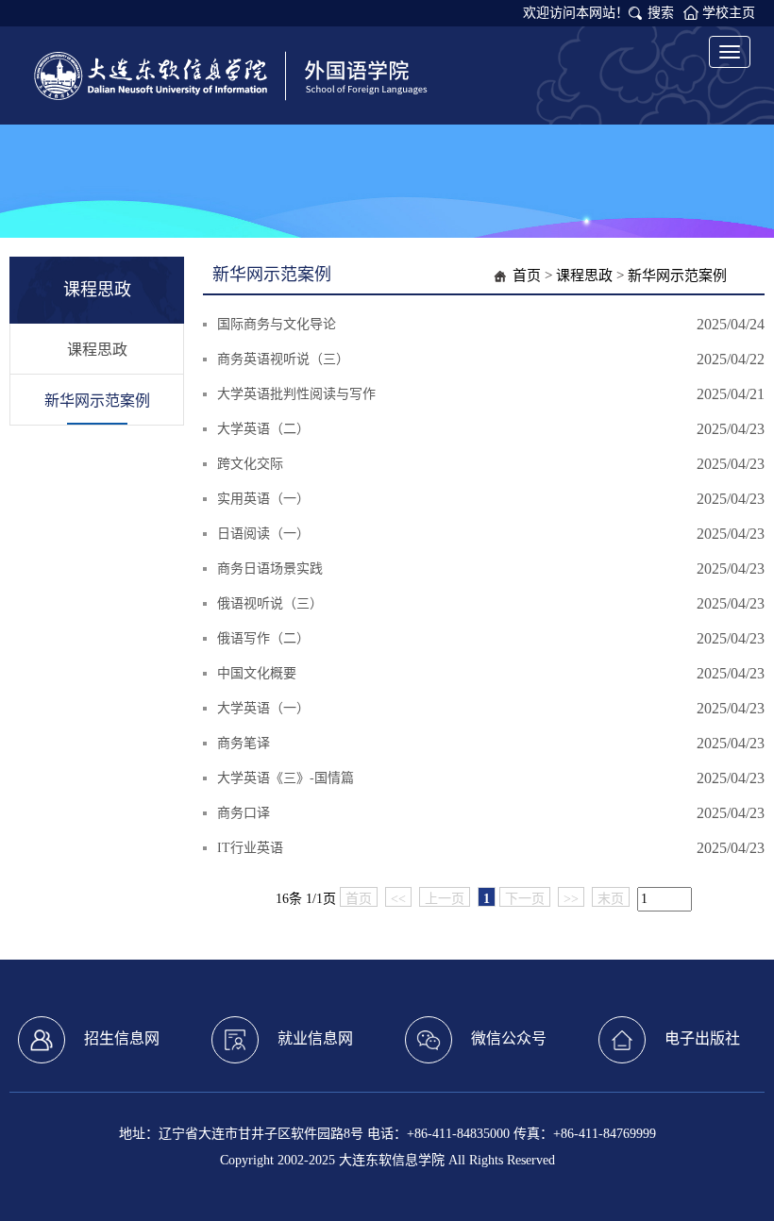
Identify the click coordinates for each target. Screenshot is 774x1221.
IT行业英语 (250, 848)
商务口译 (243, 813)
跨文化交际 (250, 464)
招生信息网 (122, 1038)
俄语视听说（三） (270, 603)
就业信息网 (315, 1038)
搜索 (661, 13)
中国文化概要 (256, 673)
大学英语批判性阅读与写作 (296, 394)
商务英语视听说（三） (283, 359)
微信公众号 (509, 1038)
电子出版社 (702, 1038)
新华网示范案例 (97, 401)
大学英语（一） (263, 708)
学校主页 (728, 13)
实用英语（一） (263, 499)
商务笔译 (243, 743)
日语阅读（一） (263, 534)
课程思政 (97, 350)
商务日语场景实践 (270, 568)
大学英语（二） (263, 429)
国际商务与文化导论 (276, 324)
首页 (527, 275)
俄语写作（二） (263, 638)
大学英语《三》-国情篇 (285, 778)
